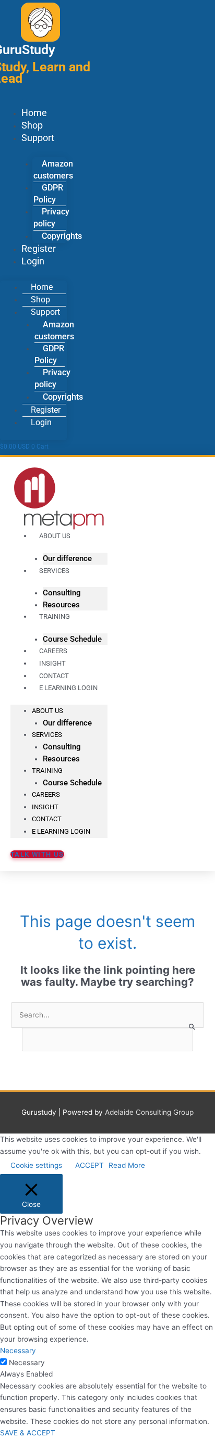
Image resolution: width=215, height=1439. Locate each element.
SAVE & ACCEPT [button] (27, 1433)
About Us (54, 536)
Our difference (67, 723)
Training (54, 616)
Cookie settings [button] (36, 1165)
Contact (47, 819)
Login (32, 261)
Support (37, 137)
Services (54, 571)
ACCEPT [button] (89, 1165)
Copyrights (62, 236)
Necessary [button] (18, 1350)
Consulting (62, 592)
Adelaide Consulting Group (149, 1112)
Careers (46, 794)
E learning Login (68, 688)
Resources (61, 758)
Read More (127, 1165)
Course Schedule (72, 782)
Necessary (27, 1362)
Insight (45, 807)
